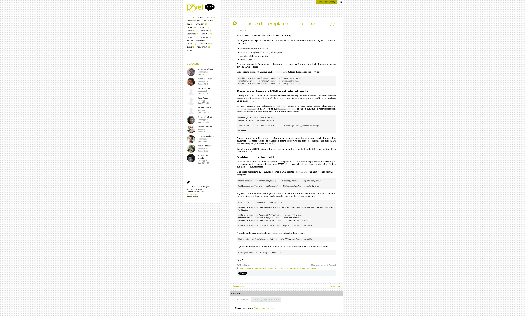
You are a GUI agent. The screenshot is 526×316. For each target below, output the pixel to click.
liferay (191, 27)
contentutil (293, 268)
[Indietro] (236, 23)
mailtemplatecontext (264, 268)
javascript (201, 24)
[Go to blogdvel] (201, 8)
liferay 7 (192, 37)
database (208, 21)
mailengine (311, 268)
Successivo (335, 286)
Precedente (238, 286)
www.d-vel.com (192, 194)
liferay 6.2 (207, 34)
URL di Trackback (241, 299)
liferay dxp (205, 37)
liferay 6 (192, 31)
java (190, 24)
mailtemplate (280, 268)
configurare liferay (206, 17)
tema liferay (203, 47)
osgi (303, 268)
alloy (190, 17)
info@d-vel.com (192, 197)
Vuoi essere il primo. (264, 308)
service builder (206, 44)
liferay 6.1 (205, 31)
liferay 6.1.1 (192, 34)
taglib (190, 47)
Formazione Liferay (326, 2)
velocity (191, 50)
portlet (191, 44)
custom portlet (194, 21)
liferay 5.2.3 (204, 27)
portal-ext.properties (196, 40)
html (242, 268)
